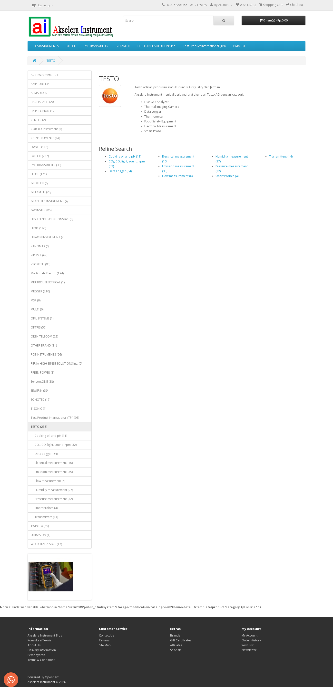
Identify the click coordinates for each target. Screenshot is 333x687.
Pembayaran (36, 655)
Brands (175, 635)
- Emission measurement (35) (52, 472)
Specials (175, 650)
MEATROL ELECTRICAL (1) (48, 282)
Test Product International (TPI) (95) (55, 418)
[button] (11, 679)
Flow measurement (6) (177, 176)
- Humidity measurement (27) (52, 490)
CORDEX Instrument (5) (46, 129)
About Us (34, 645)
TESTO (51, 61)
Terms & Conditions (41, 660)
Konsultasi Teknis (39, 640)
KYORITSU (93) (40, 264)
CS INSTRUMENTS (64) (45, 138)
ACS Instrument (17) (44, 75)
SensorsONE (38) (42, 381)
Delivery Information (42, 650)
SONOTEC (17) (40, 400)
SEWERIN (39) (39, 390)
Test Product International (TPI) (204, 46)
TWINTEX (239, 46)
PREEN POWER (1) (42, 372)
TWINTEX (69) (40, 526)
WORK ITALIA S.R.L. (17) (46, 544)
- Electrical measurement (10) (52, 463)
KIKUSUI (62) (39, 255)
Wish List (248, 645)
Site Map (105, 645)
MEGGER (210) (40, 291)
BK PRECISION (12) (43, 111)
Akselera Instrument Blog (45, 635)
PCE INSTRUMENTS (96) (46, 354)
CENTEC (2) (38, 120)
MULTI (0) (37, 309)
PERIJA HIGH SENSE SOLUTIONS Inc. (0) (56, 363)
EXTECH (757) (40, 156)
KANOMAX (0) (40, 246)
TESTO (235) (39, 427)
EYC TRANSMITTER (96, 46)
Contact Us (106, 635)
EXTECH (71, 46)
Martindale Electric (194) (47, 273)
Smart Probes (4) (226, 176)
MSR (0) (35, 300)
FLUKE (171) (39, 174)
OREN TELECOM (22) (44, 336)
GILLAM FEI (123, 46)
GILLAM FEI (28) (41, 192)
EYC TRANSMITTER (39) (46, 165)
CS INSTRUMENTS (47, 46)
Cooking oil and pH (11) (125, 156)
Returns (104, 640)
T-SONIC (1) (38, 409)
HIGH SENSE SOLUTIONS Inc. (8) (52, 219)
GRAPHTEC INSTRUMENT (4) (49, 201)
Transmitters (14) (281, 156)
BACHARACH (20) (42, 102)
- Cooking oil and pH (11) (49, 436)
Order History (251, 640)
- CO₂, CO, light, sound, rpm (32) (54, 445)
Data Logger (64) (120, 171)
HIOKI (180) (38, 228)
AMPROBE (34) (40, 84)
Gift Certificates (180, 640)
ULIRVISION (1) (40, 535)
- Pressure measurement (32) (52, 499)
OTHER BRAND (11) (44, 345)
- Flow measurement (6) (48, 481)
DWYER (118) (39, 147)
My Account (249, 635)
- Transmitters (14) (44, 517)
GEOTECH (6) (39, 183)
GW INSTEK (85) (41, 210)
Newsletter (249, 650)
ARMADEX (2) (39, 93)
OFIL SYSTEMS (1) (42, 318)
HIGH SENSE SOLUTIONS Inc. (156, 46)
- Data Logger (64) (44, 454)
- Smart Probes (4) (44, 508)
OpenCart (52, 677)
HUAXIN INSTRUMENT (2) (47, 237)
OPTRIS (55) (38, 327)
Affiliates (176, 645)
